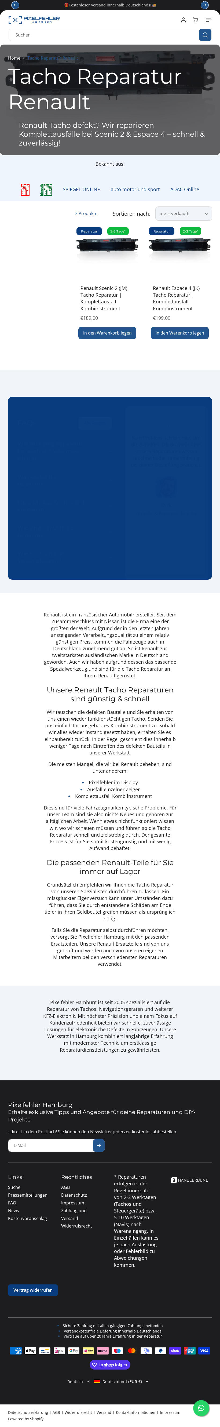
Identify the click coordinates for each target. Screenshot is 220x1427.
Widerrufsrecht (78, 1412)
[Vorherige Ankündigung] (15, 5)
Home (14, 58)
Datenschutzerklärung (28, 1412)
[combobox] (110, 35)
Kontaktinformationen (135, 1412)
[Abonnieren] (99, 1145)
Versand (104, 1412)
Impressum (170, 1412)
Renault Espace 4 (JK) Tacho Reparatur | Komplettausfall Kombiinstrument (176, 298)
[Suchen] (205, 35)
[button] (207, 20)
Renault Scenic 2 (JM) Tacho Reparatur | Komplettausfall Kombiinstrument (103, 298)
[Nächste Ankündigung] (205, 5)
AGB (56, 1412)
